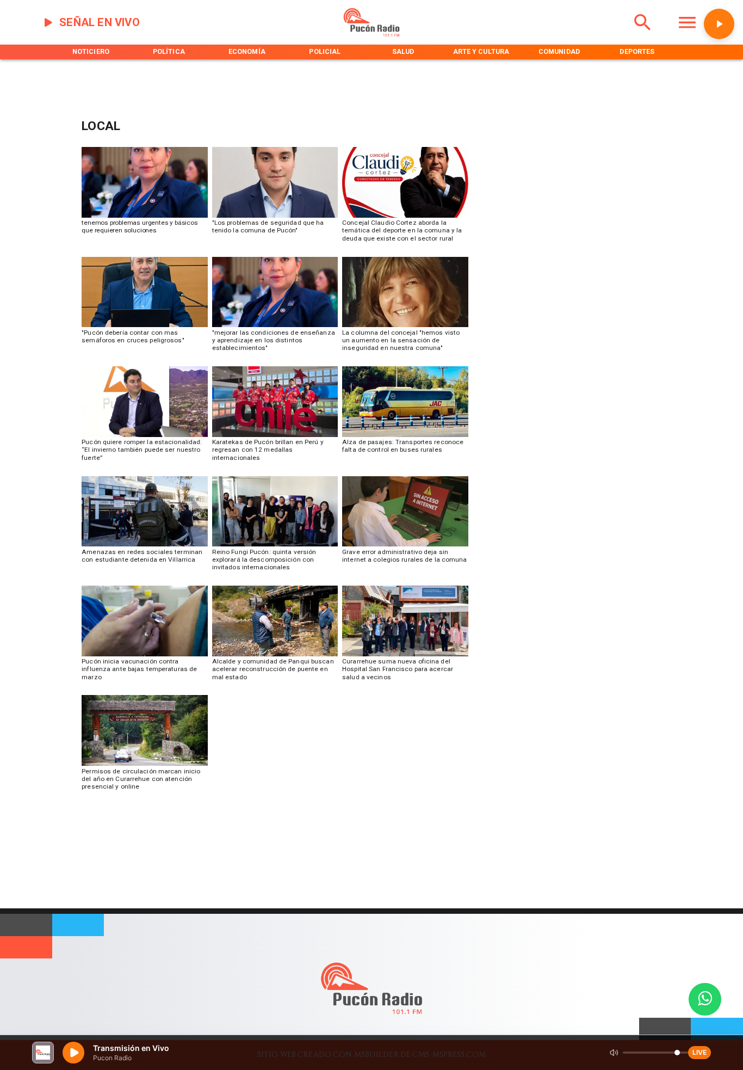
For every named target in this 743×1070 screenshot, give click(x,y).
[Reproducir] (719, 24)
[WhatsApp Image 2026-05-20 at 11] (405, 327)
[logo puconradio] (371, 34)
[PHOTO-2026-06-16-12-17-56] (405, 217)
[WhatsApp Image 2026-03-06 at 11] (275, 656)
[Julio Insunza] (144, 327)
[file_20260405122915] (405, 437)
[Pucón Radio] (642, 34)
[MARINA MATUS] (144, 217)
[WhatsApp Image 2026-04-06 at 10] (275, 546)
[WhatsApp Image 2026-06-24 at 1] (275, 217)
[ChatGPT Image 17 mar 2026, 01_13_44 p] (405, 546)
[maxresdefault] (144, 437)
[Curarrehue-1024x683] (144, 765)
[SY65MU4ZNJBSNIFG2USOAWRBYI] (144, 546)
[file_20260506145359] (275, 437)
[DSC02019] (144, 656)
